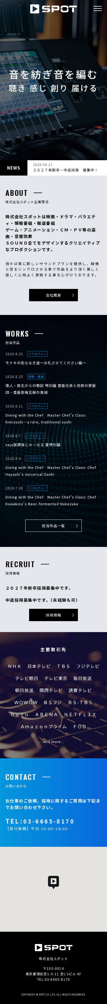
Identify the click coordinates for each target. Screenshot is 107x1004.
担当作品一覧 (53, 525)
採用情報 (53, 615)
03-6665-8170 (49, 821)
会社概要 (53, 295)
